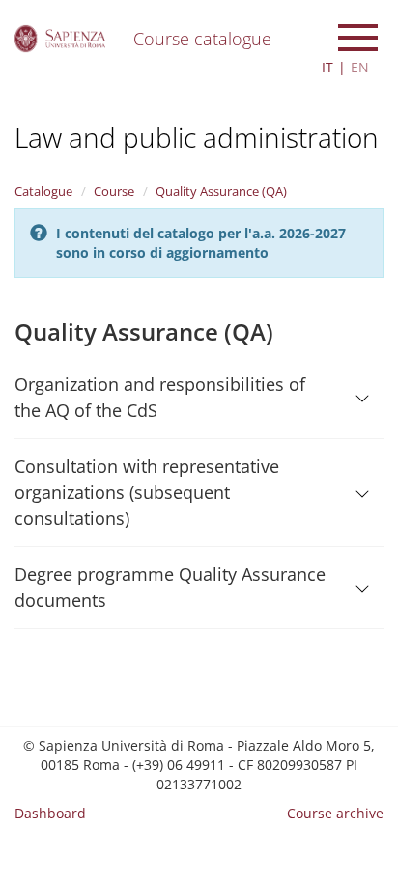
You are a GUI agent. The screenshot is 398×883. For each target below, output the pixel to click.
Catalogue (43, 191)
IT (327, 67)
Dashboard (50, 813)
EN (360, 67)
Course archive (335, 813)
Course (114, 191)
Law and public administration (196, 137)
